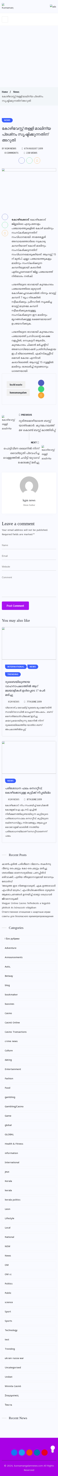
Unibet (8, 1377)
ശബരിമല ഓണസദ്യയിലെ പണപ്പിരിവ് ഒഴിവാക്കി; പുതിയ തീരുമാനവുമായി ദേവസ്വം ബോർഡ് (28, 877)
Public (8, 1293)
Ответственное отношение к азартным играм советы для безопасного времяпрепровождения (27, 914)
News (16, 91)
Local (7, 1227)
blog (7, 985)
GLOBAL (9, 1134)
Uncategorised (13, 1367)
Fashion (9, 1078)
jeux (7, 1172)
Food (7, 1088)
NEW (7, 1246)
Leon (7, 1209)
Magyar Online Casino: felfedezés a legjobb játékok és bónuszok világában (26, 905)
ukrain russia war (14, 1358)
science (9, 1302)
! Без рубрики (12, 938)
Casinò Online (12, 1022)
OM (7, 1265)
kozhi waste (16, 384)
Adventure (10, 948)
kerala (8, 1190)
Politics (9, 1283)
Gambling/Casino (14, 1106)
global (8, 1125)
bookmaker (11, 994)
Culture (9, 1050)
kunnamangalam (18, 392)
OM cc (8, 1274)
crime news (11, 1041)
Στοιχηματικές (12, 1395)
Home (5, 91)
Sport (8, 1311)
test (7, 1339)
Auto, (8, 966)
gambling (10, 1097)
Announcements (14, 957)
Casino (8, 1013)
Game (8, 1116)
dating (8, 1060)
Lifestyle (9, 1218)
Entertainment (13, 1069)
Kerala (8, 1181)
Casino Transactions (16, 1032)
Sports (8, 1321)
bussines (9, 1004)
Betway (9, 976)
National (9, 1237)
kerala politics (12, 1199)
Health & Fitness (14, 1144)
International (12, 1162)
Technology (11, 1330)
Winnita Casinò (13, 1386)
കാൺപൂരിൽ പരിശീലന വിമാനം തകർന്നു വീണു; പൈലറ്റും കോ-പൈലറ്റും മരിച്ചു (26, 866)
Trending (10, 1349)
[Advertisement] (29, 56)
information (11, 1153)
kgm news (13, 701)
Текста (8, 1405)
